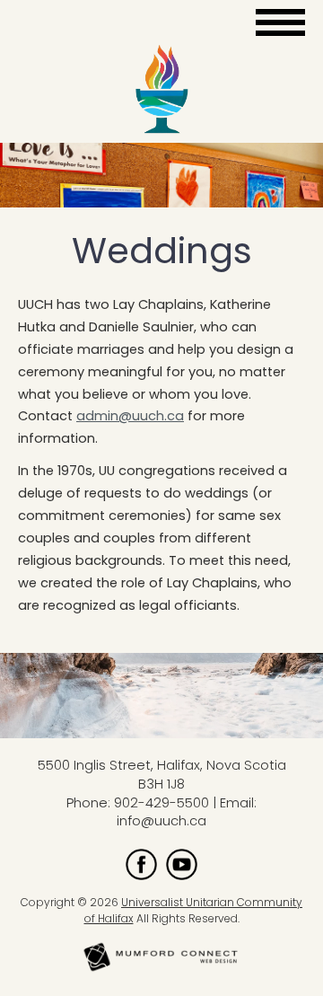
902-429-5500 (161, 803)
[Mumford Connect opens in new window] (161, 969)
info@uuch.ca (161, 821)
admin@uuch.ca (130, 416)
